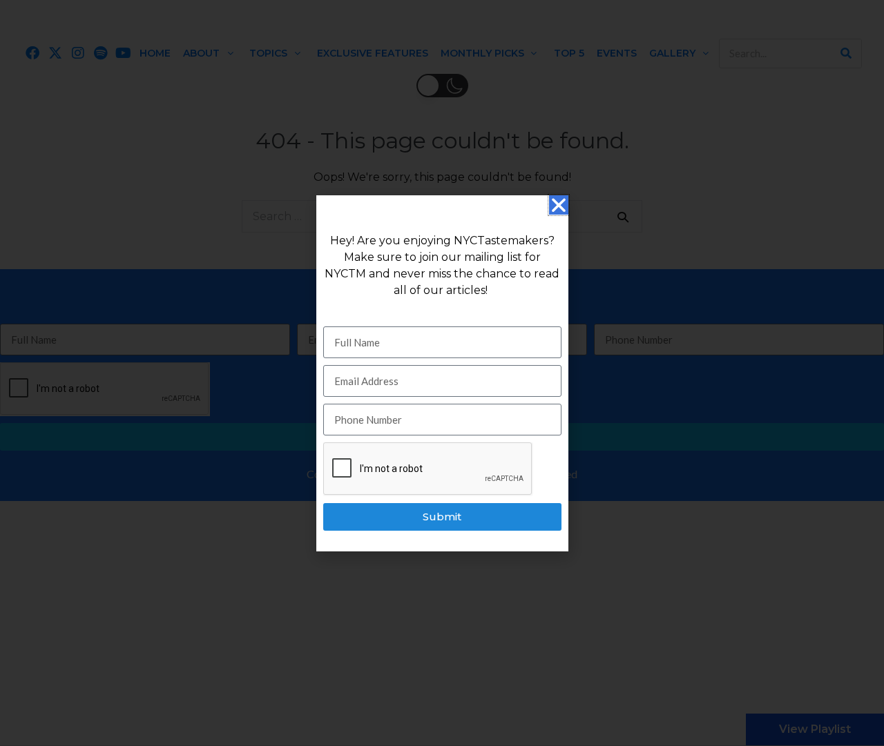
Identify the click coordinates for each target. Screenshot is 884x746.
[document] (442, 373)
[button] (558, 205)
